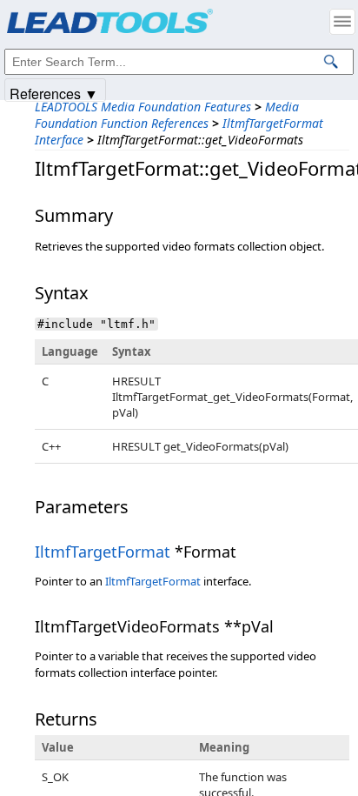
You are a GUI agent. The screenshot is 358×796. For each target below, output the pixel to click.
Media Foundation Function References (167, 114)
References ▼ (54, 93)
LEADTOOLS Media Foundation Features (143, 106)
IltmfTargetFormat (102, 551)
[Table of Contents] (342, 22)
